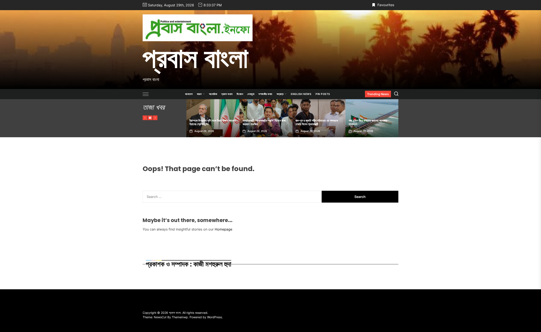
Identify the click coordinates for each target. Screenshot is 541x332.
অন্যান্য (280, 94)
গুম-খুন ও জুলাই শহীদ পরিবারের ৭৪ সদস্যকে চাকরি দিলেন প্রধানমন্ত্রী (264, 122)
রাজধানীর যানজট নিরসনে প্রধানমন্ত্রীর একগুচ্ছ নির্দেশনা (370, 122)
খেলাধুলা (250, 94)
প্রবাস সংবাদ (226, 94)
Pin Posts (323, 94)
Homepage (223, 229)
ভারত (199, 94)
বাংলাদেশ (189, 94)
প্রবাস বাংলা (195, 57)
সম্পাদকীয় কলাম (265, 94)
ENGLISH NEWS (301, 94)
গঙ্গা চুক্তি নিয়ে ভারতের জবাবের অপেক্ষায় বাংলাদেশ (315, 122)
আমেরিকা (213, 94)
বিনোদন (240, 94)
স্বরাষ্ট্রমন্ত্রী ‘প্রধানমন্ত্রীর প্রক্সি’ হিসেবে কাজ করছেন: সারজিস (211, 122)
